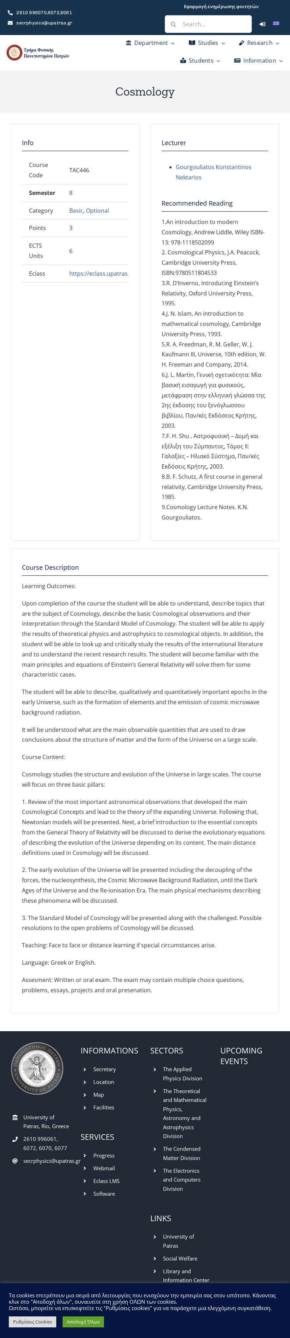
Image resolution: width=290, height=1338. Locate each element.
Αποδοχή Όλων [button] (83, 1322)
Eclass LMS (106, 1180)
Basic (76, 210)
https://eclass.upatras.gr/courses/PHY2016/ (127, 273)
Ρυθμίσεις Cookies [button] (32, 1322)
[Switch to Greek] (276, 24)
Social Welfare (180, 1258)
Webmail (104, 1168)
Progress (104, 1155)
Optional (97, 210)
